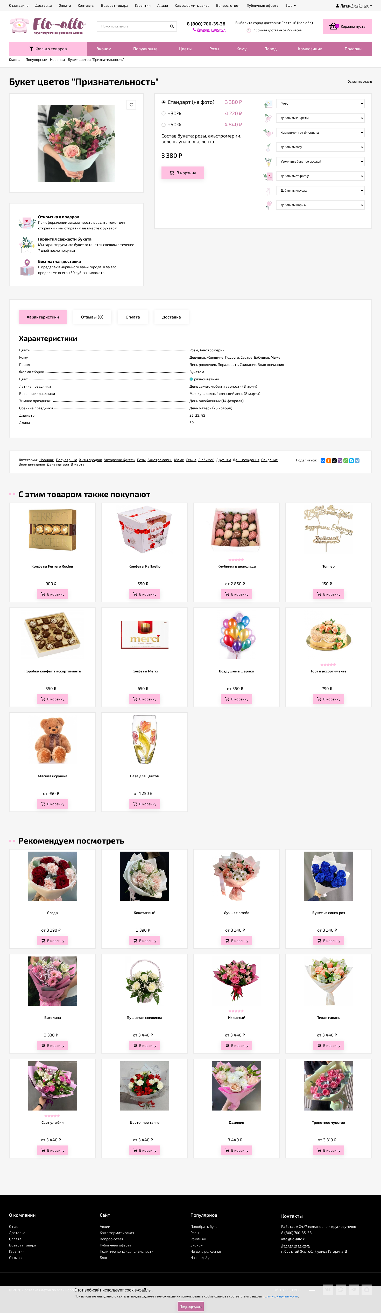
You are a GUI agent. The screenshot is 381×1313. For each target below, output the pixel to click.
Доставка (17, 1232)
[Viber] (340, 460)
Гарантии (17, 1251)
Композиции (310, 48)
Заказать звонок (295, 1245)
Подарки (353, 48)
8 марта (77, 464)
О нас (13, 1226)
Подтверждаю (191, 1307)
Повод (270, 48)
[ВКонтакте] (323, 460)
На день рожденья (205, 1251)
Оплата (15, 1239)
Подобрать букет (204, 1226)
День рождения (246, 460)
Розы (214, 48)
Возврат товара (22, 1245)
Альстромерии (159, 460)
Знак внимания (32, 464)
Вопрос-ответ (111, 1239)
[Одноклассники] (328, 460)
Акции (105, 1226)
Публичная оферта (115, 1245)
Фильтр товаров (50, 48)
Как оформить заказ (117, 1232)
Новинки (46, 460)
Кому (241, 48)
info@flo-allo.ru (294, 1239)
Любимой (206, 460)
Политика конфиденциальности (126, 1251)
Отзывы (15, 1257)
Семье (191, 460)
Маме (179, 460)
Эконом (104, 48)
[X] (334, 460)
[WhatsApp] (345, 460)
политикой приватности (280, 1296)
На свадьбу (199, 1257)
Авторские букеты (119, 460)
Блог (104, 1257)
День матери (58, 464)
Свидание (269, 460)
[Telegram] (357, 460)
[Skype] (351, 460)
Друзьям (223, 460)
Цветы (185, 48)
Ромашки (198, 1239)
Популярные (145, 48)
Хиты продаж (90, 460)
